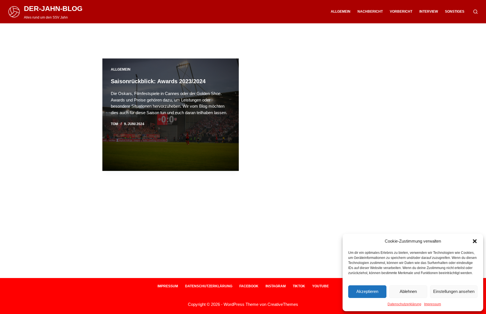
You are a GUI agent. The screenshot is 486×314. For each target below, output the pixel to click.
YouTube (320, 286)
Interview (428, 11)
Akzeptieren (367, 291)
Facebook (248, 286)
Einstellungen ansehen (453, 291)
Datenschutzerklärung (404, 304)
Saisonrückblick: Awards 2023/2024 (158, 81)
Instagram (276, 286)
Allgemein (340, 11)
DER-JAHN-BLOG (53, 8)
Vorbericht (401, 11)
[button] (475, 241)
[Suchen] (475, 12)
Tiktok (299, 286)
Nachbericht (370, 11)
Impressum (432, 304)
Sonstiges (454, 11)
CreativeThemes (282, 304)
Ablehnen (408, 291)
